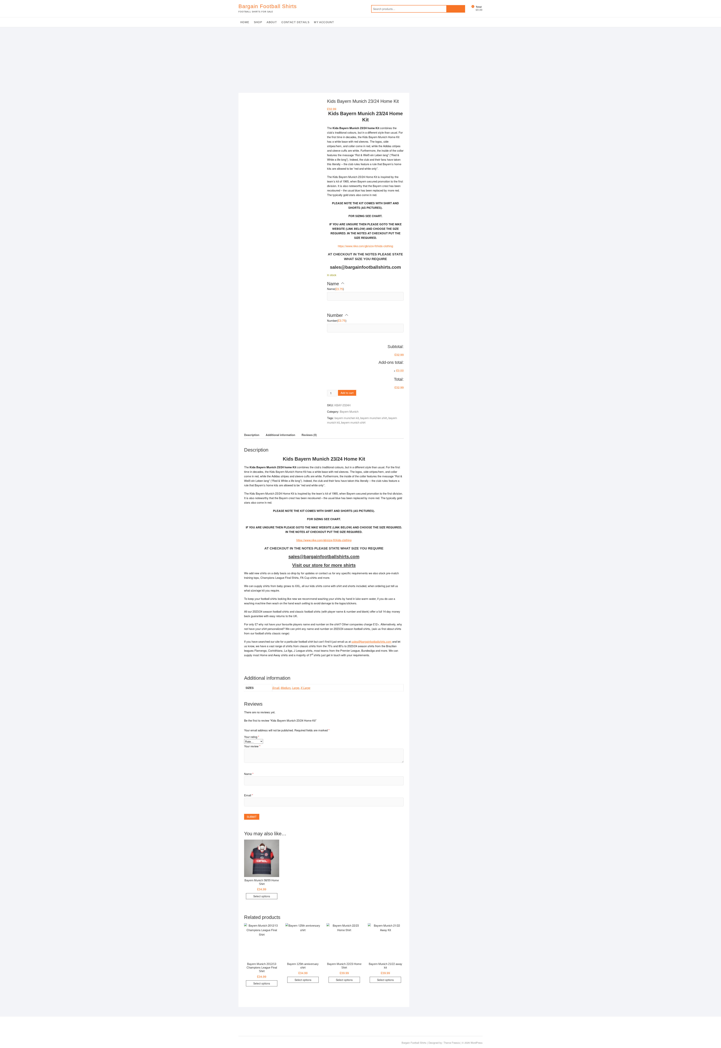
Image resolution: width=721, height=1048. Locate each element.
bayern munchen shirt (373, 418)
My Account (324, 22)
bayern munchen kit (347, 418)
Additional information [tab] (280, 435)
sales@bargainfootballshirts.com (371, 641)
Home (244, 22)
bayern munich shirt (353, 422)
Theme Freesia (451, 1042)
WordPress (477, 1042)
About (272, 22)
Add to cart (347, 393)
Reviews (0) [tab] (309, 435)
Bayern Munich (349, 411)
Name (248, 774)
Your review (252, 746)
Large (295, 688)
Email (248, 795)
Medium (286, 688)
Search (455, 9)
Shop (258, 22)
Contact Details (295, 22)
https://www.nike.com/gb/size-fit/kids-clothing (365, 246)
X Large (305, 688)
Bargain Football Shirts (267, 6)
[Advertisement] (360, 55)
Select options (261, 896)
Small (275, 688)
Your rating (251, 737)
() (335, 289)
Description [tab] (251, 435)
